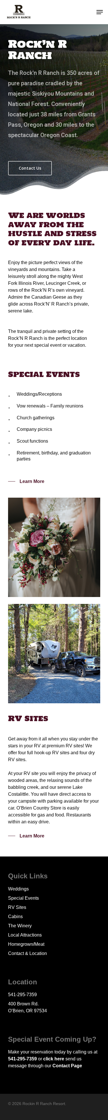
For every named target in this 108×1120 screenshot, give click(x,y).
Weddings (18, 888)
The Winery (20, 925)
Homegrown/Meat (26, 944)
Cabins (15, 916)
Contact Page (67, 1065)
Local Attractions (25, 935)
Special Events (23, 898)
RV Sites (17, 907)
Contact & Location (27, 953)
